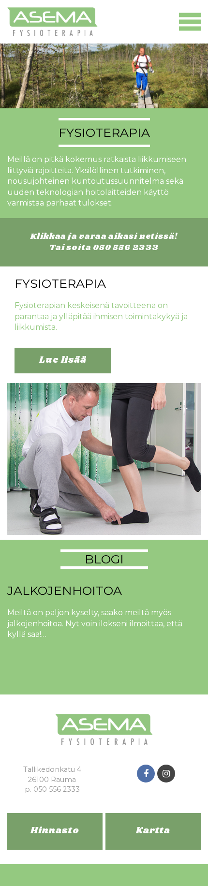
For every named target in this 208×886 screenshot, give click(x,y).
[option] (104, 181)
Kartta (153, 831)
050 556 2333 (126, 247)
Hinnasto (54, 831)
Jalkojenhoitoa (64, 590)
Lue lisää (63, 360)
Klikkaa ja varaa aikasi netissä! (104, 237)
